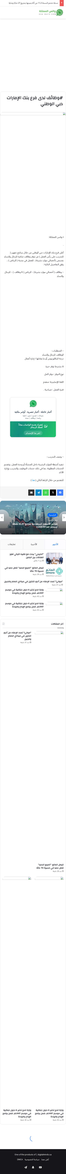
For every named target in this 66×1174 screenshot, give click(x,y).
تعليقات (12, 544)
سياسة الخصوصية (32, 1159)
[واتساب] (46, 493)
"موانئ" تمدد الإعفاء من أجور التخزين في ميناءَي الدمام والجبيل (33, 582)
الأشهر (55, 544)
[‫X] (53, 493)
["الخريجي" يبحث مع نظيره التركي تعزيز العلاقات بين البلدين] (54, 558)
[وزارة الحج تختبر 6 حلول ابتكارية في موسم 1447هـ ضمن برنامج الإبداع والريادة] (54, 594)
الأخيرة (34, 544)
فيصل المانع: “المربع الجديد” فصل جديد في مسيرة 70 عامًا (24, 569)
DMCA (20, 1159)
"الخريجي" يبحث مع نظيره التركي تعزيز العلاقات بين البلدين (27, 555)
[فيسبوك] (60, 493)
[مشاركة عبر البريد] (31, 493)
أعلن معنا (45, 1159)
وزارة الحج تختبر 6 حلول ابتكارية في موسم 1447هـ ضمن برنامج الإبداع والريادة (24, 591)
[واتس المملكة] (51, 12)
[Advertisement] (33, 54)
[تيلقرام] (38, 493)
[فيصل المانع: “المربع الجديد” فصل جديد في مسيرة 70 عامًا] (54, 572)
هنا (33, 480)
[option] (33, 518)
